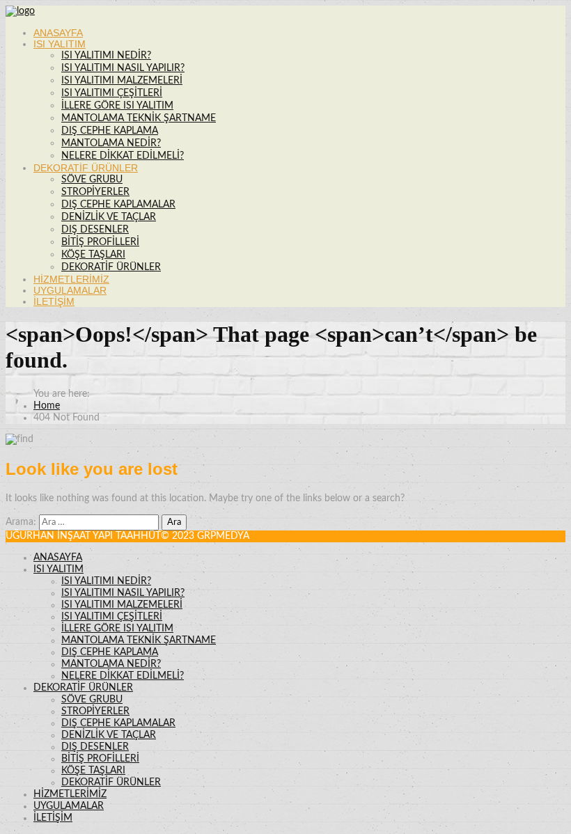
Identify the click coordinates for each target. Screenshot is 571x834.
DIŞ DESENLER (95, 230)
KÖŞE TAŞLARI (93, 255)
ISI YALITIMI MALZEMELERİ (121, 81)
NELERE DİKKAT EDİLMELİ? (122, 156)
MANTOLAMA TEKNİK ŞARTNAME (138, 118)
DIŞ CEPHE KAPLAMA (109, 131)
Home (46, 406)
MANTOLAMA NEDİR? (111, 143)
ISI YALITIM (59, 43)
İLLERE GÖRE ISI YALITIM (117, 106)
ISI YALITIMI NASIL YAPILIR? (123, 68)
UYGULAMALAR (70, 290)
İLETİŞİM (54, 301)
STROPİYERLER (95, 192)
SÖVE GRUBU (92, 179)
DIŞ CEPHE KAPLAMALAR (118, 205)
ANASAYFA (58, 32)
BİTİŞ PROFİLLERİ (100, 242)
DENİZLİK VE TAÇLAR (108, 217)
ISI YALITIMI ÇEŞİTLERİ (111, 93)
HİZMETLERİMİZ (71, 279)
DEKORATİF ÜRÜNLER (85, 167)
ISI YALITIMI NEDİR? (106, 56)
